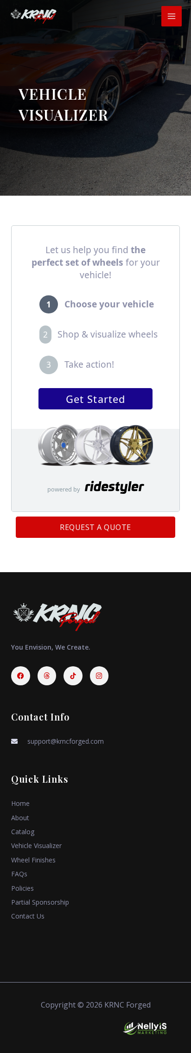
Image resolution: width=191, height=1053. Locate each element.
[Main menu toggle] (171, 16)
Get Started (95, 399)
